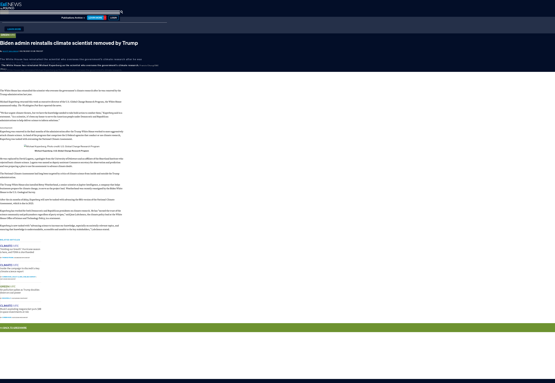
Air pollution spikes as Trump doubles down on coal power (19, 291)
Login (113, 17)
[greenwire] (8, 286)
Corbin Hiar (6, 277)
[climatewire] (10, 246)
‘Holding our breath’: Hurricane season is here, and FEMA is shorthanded (20, 251)
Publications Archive (72, 17)
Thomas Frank (7, 258)
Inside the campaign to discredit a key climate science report (19, 270)
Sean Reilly (6, 298)
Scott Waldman (10, 51)
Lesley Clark (17, 277)
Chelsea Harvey (29, 277)
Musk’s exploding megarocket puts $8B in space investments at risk (20, 310)
